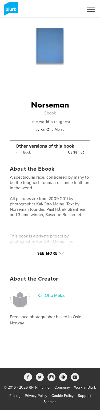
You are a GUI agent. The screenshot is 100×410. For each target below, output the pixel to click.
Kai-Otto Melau (52, 295)
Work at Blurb (85, 387)
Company (62, 387)
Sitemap (50, 402)
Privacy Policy (36, 395)
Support (84, 395)
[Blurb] (10, 11)
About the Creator (34, 279)
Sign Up (70, 9)
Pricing (15, 395)
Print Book (23, 152)
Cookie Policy (62, 395)
